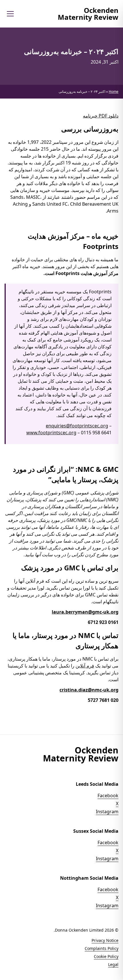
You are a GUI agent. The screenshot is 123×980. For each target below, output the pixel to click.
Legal (113, 964)
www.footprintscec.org (51, 432)
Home (113, 91)
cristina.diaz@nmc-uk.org (88, 690)
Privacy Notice (105, 940)
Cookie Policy (106, 956)
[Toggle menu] (10, 13)
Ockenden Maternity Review (88, 14)
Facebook (108, 795)
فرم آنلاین (85, 666)
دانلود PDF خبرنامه (100, 116)
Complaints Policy (101, 948)
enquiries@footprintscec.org (77, 426)
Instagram (107, 811)
